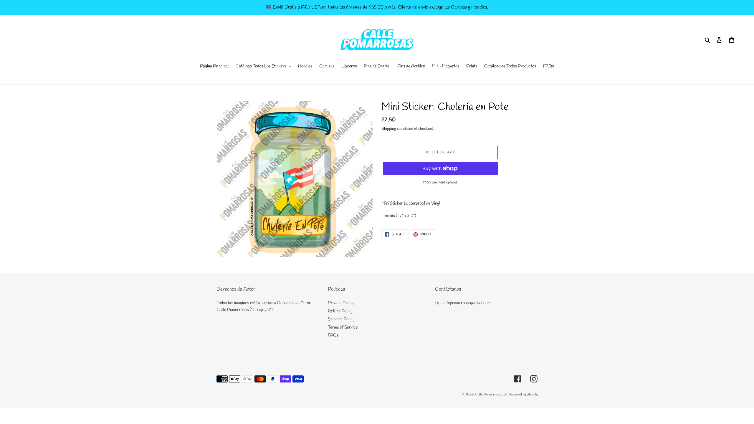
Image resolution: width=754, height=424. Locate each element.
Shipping (388, 129)
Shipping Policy (341, 319)
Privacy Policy (341, 303)
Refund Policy (340, 311)
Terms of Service (343, 327)
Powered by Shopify (523, 394)
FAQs (333, 335)
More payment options (440, 182)
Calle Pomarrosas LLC (491, 394)
